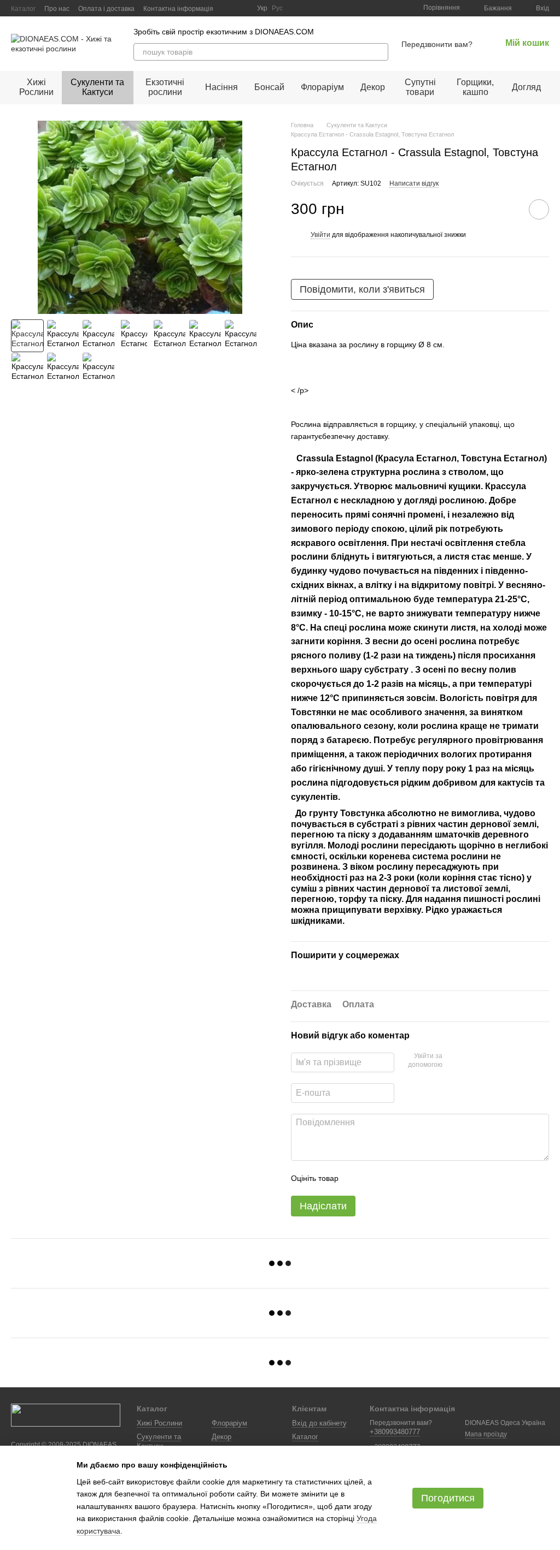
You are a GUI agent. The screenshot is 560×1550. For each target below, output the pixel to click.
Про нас (56, 9)
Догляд (526, 87)
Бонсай (269, 87)
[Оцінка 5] (426, 1178)
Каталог (23, 9)
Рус (277, 8)
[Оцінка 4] (409, 1178)
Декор (372, 87)
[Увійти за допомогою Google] (472, 1060)
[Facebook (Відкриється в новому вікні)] (241, 8)
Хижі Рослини (36, 87)
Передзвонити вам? (436, 44)
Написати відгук (414, 183)
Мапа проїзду (486, 1434)
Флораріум (322, 87)
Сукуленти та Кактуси (97, 87)
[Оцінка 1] (356, 1178)
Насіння (221, 87)
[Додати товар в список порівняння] (508, 209)
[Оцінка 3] (391, 1178)
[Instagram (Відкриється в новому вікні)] (228, 8)
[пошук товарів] (379, 52)
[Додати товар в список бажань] (539, 209)
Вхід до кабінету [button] (319, 1423)
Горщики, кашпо (475, 87)
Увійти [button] (320, 235)
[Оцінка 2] (374, 1178)
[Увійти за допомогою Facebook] (454, 1060)
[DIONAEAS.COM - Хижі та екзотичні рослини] (65, 1414)
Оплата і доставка (106, 9)
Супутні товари (420, 87)
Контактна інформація (178, 9)
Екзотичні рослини (164, 87)
